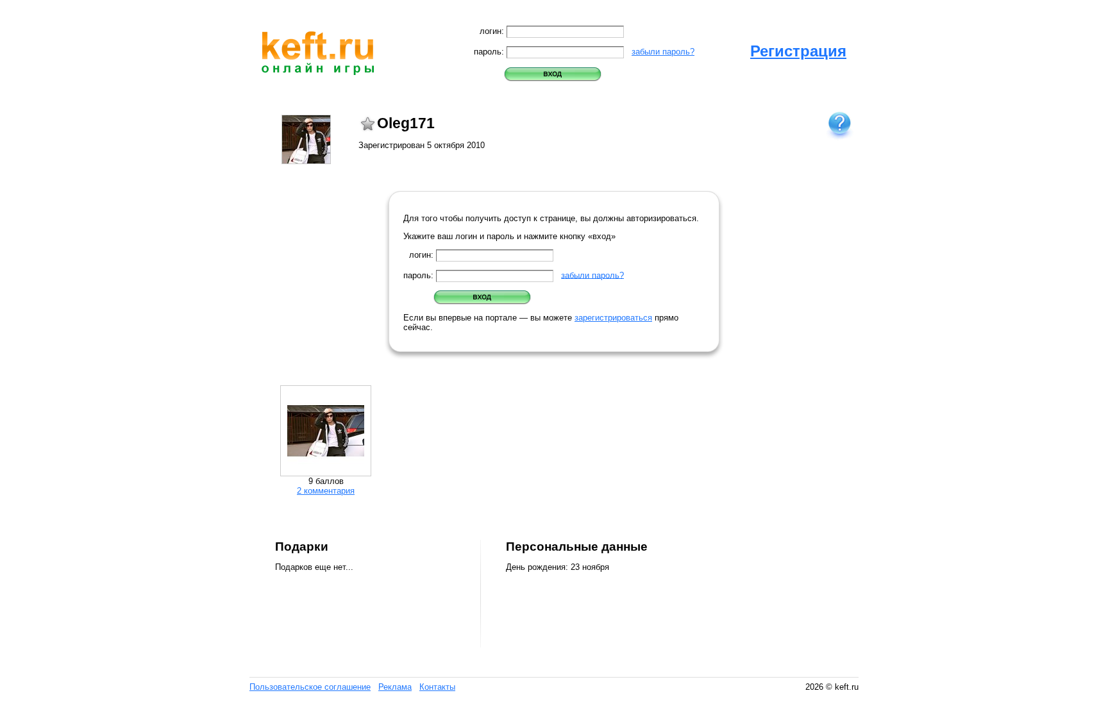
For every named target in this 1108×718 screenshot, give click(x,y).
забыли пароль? (663, 51)
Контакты (437, 687)
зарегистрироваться (613, 317)
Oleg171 (406, 123)
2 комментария (326, 491)
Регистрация (798, 51)
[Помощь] (839, 124)
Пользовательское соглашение (310, 687)
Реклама (395, 687)
